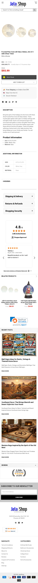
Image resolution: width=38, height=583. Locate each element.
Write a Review (5, 56)
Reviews (3, 557)
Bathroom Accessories (27, 548)
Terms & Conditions (7, 545)
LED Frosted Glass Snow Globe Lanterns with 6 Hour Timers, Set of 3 (9, 302)
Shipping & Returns (7, 548)
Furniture (23, 557)
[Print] (9, 101)
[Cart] (36, 2)
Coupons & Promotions (8, 560)
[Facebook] (2, 101)
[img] (19, 231)
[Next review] (34, 258)
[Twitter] (12, 101)
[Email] (6, 101)
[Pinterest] (16, 101)
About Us (4, 551)
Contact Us (4, 554)
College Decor (24, 554)
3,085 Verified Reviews (19, 233)
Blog (2, 563)
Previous (32, 276)
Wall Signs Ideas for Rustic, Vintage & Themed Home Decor (16, 360)
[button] (19, 321)
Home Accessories (25, 560)
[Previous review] (3, 258)
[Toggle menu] (2, 2)
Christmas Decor (25, 551)
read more (5, 371)
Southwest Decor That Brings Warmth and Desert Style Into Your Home (17, 403)
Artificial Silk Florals (26, 545)
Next (36, 276)
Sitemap (3, 565)
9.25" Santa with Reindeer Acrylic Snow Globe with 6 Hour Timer (28, 302)
